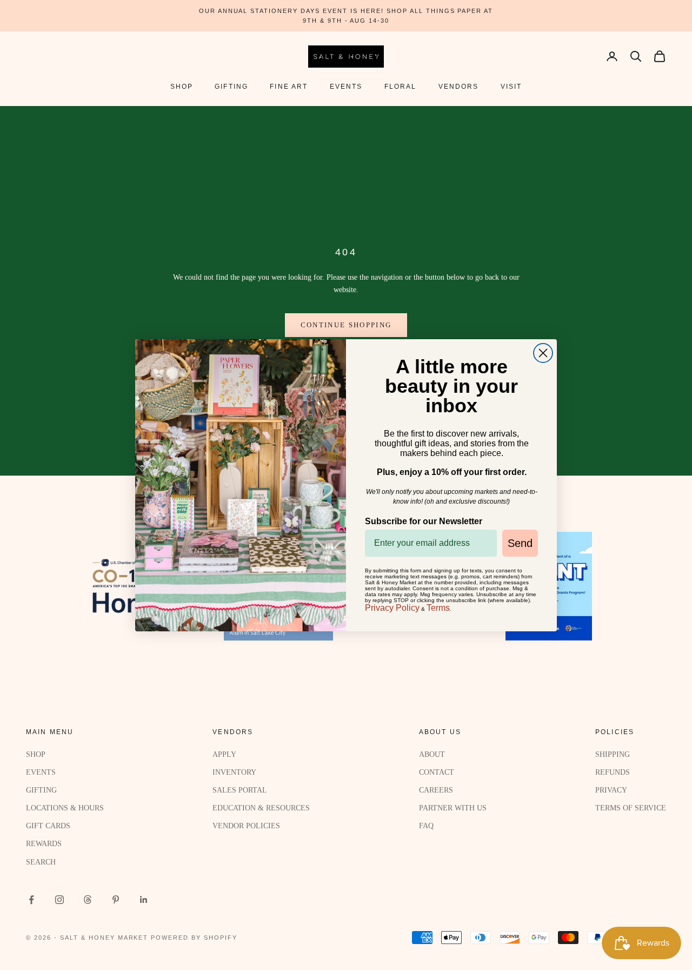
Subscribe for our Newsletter (423, 521)
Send (520, 543)
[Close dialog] (543, 353)
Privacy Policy (392, 607)
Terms (438, 607)
